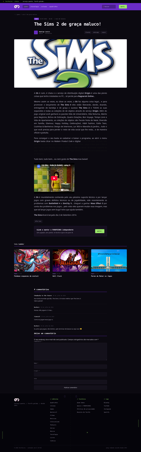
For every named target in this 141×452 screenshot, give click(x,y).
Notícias (53, 418)
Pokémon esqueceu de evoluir (26, 276)
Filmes (52, 415)
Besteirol (53, 412)
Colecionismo (54, 421)
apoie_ (122, 6)
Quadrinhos (54, 402)
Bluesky (106, 402)
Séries (52, 428)
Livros (52, 437)
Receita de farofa (83, 412)
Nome (36, 363)
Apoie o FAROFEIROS (84, 406)
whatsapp (96, 32)
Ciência (53, 441)
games (18, 14)
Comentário (38, 341)
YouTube (106, 406)
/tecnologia (34, 6)
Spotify (106, 412)
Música (52, 431)
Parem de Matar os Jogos (101, 276)
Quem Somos (81, 402)
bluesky (88, 32)
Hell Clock (57, 276)
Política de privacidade (86, 409)
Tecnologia (54, 434)
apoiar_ (99, 231)
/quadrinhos (53, 6)
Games (36, 19)
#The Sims (38, 221)
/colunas (44, 6)
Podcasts (53, 425)
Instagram (107, 409)
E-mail (36, 371)
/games (26, 6)
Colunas (53, 406)
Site (35, 378)
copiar (104, 32)
